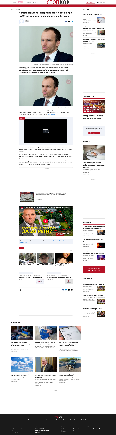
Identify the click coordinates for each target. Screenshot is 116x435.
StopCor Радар (82, 6)
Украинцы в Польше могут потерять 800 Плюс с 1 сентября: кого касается (45, 343)
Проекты (33, 6)
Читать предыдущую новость (25, 273)
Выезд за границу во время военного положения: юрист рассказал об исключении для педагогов (69, 344)
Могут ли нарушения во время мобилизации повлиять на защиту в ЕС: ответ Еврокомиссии (21, 344)
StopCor (27, 20)
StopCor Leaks (72, 6)
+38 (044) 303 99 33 (94, 270)
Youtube (63, 241)
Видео (41, 6)
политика (21, 248)
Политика (18, 9)
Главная (12, 9)
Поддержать (91, 2)
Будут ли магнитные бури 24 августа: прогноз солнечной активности (93, 240)
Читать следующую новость (54, 273)
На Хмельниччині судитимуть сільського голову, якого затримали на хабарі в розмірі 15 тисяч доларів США (51, 194)
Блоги (57, 6)
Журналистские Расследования (42, 430)
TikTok (26, 242)
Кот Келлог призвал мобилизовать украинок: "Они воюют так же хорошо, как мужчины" (45, 375)
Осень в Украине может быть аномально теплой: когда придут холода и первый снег (94, 253)
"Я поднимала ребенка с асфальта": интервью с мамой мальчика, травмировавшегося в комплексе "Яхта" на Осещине (94, 165)
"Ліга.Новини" (51, 114)
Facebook (59, 241)
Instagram (22, 242)
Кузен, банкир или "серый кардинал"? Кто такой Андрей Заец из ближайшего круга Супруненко (93, 297)
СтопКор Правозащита (40, 428)
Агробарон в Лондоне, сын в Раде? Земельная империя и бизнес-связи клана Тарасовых (93, 309)
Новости (49, 6)
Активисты (37, 432)
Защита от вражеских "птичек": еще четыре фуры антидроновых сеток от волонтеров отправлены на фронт (93, 116)
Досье (64, 6)
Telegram (55, 241)
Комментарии (25, 290)
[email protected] (21, 432)
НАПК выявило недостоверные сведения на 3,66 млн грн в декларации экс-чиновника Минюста (94, 228)
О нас (36, 426)
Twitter (67, 241)
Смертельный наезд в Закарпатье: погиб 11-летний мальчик (68, 374)
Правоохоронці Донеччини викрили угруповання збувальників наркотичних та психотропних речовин (59, 277)
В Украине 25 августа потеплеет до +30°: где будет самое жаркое (20, 374)
